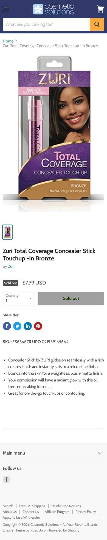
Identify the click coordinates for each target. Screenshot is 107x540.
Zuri (11, 266)
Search (8, 506)
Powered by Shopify (64, 530)
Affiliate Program (57, 511)
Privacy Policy (85, 511)
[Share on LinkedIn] (28, 326)
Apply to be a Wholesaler (21, 517)
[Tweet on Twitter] (17, 326)
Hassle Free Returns (66, 506)
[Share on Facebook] (7, 326)
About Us (9, 511)
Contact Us (30, 511)
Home (8, 41)
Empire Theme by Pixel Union (25, 530)
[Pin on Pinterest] (38, 326)
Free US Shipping (32, 506)
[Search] (97, 24)
